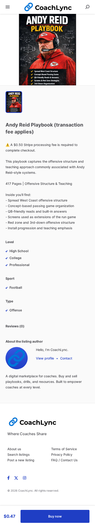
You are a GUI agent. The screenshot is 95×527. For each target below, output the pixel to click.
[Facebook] (9, 477)
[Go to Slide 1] (14, 102)
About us (14, 449)
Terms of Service (64, 449)
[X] (16, 477)
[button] (47, 49)
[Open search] (87, 7)
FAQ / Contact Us (64, 460)
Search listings (18, 454)
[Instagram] (23, 477)
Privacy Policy (61, 454)
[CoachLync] (17, 358)
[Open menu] (7, 7)
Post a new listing (20, 460)
